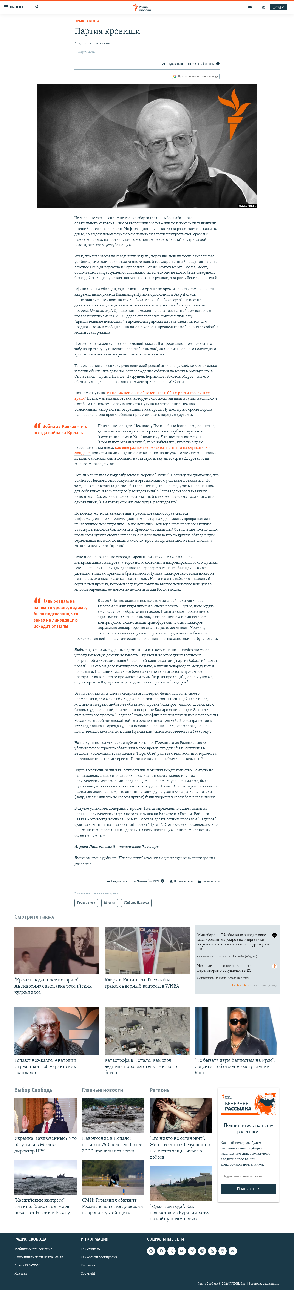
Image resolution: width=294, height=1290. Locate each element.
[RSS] (212, 1251)
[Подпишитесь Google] (151, 1251)
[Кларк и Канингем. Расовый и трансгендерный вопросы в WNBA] (147, 950)
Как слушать (90, 1249)
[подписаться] (233, 1251)
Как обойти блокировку (99, 1257)
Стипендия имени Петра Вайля (38, 1257)
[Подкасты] (222, 1251)
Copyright (88, 1274)
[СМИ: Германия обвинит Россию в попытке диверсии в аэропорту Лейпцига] (113, 1177)
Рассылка (88, 1265)
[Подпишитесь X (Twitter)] (171, 1251)
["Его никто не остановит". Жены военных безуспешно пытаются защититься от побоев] (181, 1115)
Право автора (86, 21)
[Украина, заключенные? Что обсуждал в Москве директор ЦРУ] (45, 1115)
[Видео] (250, 7)
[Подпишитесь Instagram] (202, 1251)
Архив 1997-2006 (27, 1265)
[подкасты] (263, 7)
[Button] (172, 64)
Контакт (20, 1274)
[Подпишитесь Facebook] (161, 1251)
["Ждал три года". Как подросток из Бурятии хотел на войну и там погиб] (181, 1183)
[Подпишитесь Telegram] (192, 1251)
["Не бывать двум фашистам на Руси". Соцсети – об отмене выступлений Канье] (237, 1031)
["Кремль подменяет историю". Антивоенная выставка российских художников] (56, 950)
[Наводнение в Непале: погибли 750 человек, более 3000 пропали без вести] (113, 1115)
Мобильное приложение (33, 1249)
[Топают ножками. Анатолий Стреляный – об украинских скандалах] (56, 1031)
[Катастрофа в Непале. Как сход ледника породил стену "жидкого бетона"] (147, 1031)
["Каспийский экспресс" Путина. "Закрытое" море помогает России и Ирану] (45, 1177)
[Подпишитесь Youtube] (182, 1251)
